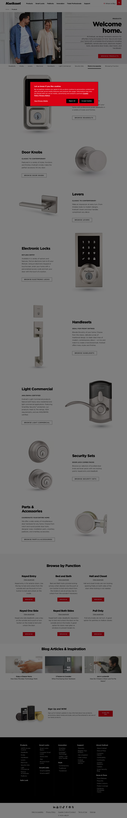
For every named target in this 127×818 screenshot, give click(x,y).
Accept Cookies (87, 101)
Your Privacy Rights (41, 101)
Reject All (72, 101)
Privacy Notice (44, 95)
